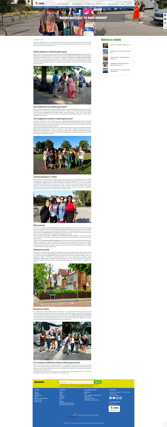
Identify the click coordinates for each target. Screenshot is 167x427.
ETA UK (99, 7)
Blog (85, 7)
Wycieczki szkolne (113, 3)
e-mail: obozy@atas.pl (114, 395)
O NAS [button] (122, 3)
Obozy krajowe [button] (76, 3)
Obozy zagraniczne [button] (63, 3)
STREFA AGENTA (113, 404)
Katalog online (92, 7)
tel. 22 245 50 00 (113, 393)
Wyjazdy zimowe (101, 3)
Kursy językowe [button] (88, 3)
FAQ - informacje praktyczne (75, 7)
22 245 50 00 (120, 1)
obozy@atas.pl (128, 1)
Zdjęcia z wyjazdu (62, 7)
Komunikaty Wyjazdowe (50, 7)
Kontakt (129, 3)
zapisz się (97, 382)
